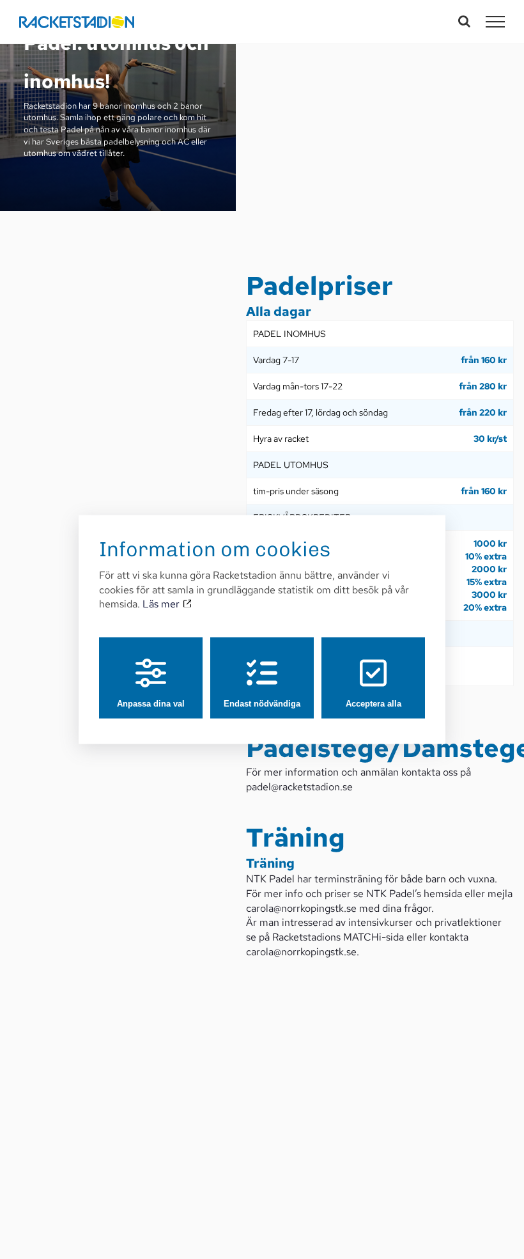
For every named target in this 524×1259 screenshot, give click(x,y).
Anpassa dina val (151, 703)
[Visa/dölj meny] (495, 21)
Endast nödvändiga (262, 703)
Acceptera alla (373, 703)
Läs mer (162, 604)
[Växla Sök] (464, 21)
